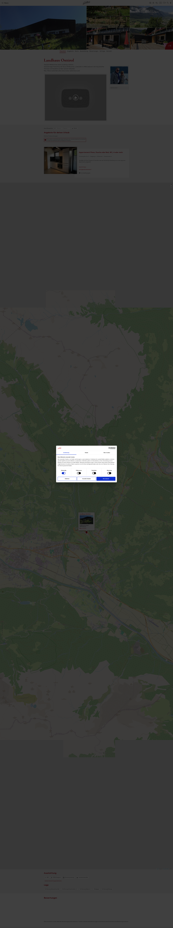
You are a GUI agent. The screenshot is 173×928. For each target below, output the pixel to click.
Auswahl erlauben (86, 478)
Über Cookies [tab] (107, 452)
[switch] (79, 474)
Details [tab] (86, 452)
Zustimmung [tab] (66, 452)
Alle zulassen (106, 478)
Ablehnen (67, 478)
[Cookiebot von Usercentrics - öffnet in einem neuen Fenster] (109, 448)
